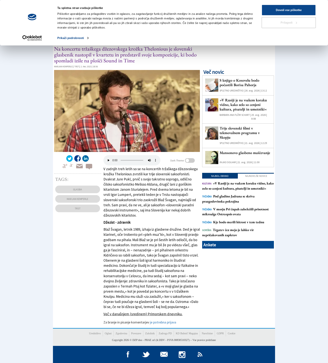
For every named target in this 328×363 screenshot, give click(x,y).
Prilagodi (287, 22)
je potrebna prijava (163, 322)
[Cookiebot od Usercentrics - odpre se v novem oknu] (32, 38)
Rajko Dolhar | (228, 162)
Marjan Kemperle (63, 66)
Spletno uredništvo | (232, 90)
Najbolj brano (220, 176)
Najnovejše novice (256, 176)
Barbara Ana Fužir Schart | (235, 115)
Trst (76, 66)
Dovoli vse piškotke (289, 10)
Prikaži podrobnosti (70, 38)
